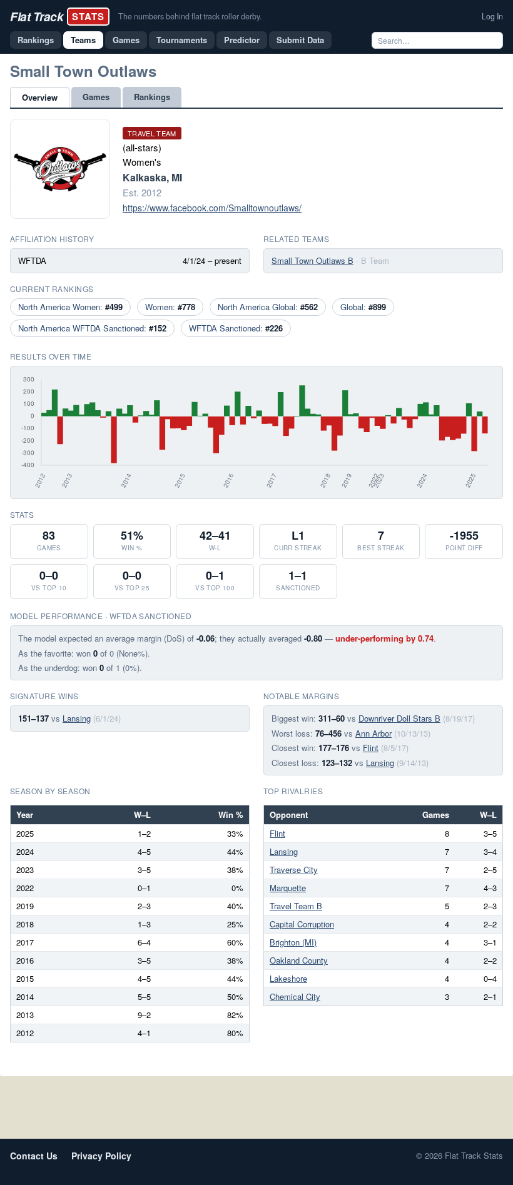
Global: (363, 307)
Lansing (77, 718)
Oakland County (299, 960)
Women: (170, 307)
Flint (370, 748)
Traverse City (294, 869)
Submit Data (300, 40)
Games (126, 40)
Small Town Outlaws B (312, 260)
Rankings (36, 40)
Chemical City (295, 996)
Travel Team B (296, 906)
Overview (40, 97)
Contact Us (34, 1155)
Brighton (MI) (293, 942)
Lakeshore (288, 978)
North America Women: (70, 307)
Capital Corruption (302, 924)
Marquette (288, 888)
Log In (492, 16)
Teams (83, 40)
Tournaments (181, 40)
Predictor (242, 40)
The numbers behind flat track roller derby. (190, 16)
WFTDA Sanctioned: (236, 328)
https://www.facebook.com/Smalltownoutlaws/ (212, 207)
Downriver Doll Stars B (399, 718)
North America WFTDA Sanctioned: (92, 328)
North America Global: (268, 307)
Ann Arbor (373, 733)
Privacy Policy (101, 1155)
